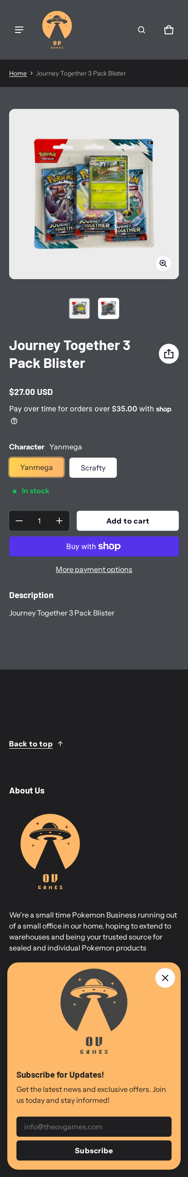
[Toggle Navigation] (19, 30)
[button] (141, 30)
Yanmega (36, 467)
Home (18, 73)
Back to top (31, 743)
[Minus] (19, 521)
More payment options (94, 569)
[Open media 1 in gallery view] (79, 308)
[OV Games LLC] (57, 29)
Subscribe (94, 1150)
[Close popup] (165, 978)
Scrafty (93, 467)
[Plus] (59, 521)
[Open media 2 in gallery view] (109, 308)
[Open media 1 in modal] (94, 194)
